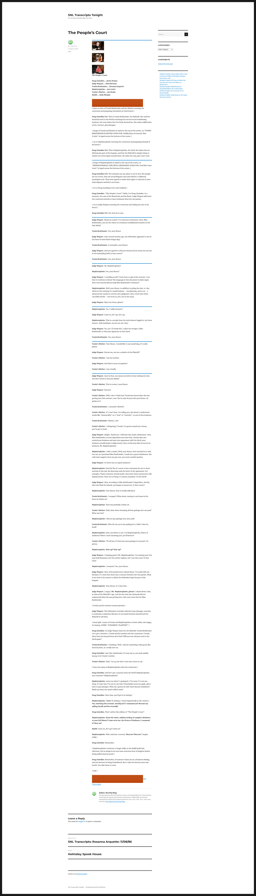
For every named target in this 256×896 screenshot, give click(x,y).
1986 (69, 51)
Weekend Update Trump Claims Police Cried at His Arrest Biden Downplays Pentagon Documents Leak (173, 76)
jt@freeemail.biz (82, 874)
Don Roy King (72, 46)
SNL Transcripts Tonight (85, 15)
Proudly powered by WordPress (96, 887)
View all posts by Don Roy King (115, 801)
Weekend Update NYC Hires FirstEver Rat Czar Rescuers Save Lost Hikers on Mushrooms (173, 82)
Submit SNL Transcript (165, 64)
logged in (82, 821)
